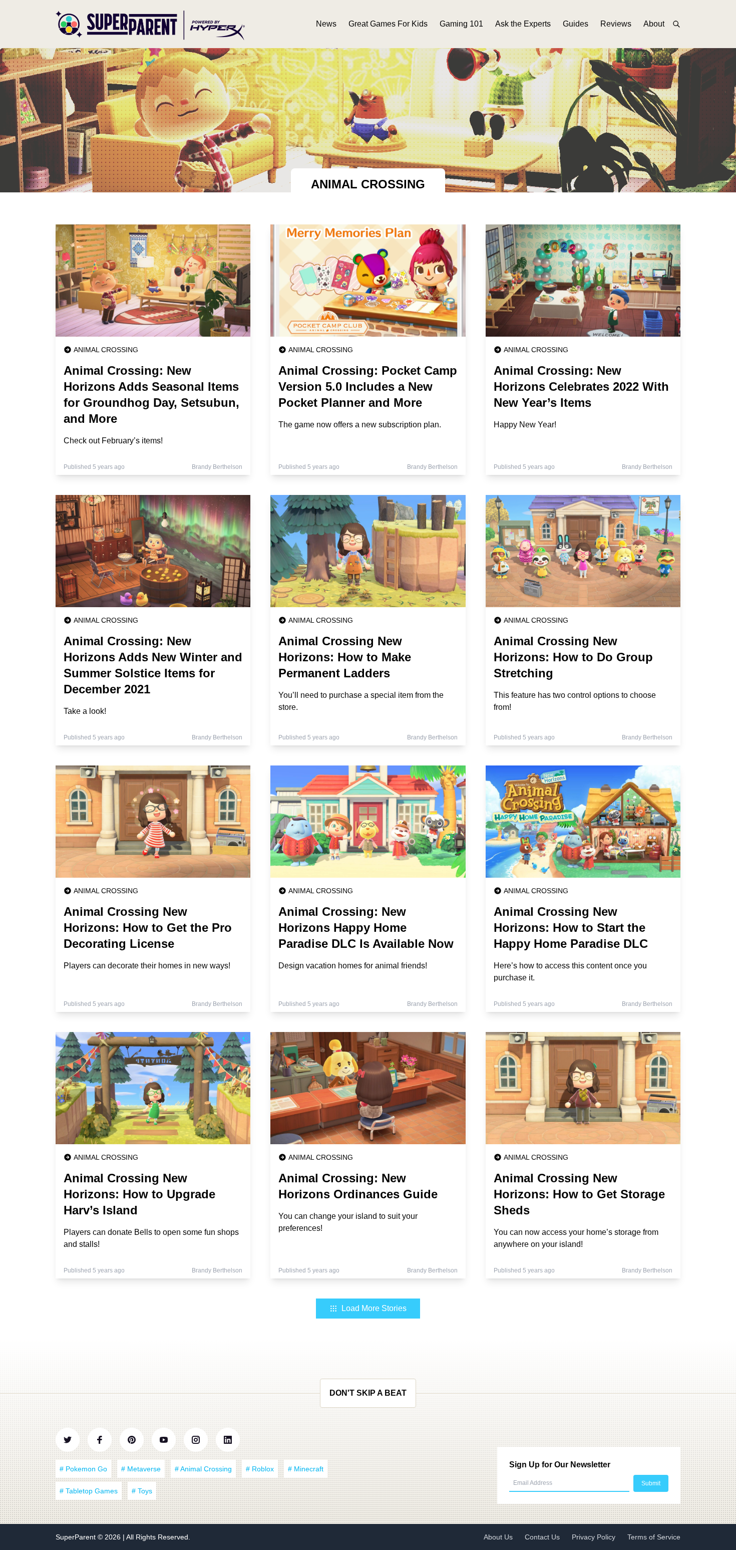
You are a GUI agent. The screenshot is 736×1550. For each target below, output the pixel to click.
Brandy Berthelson (217, 466)
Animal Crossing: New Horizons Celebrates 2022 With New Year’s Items (581, 386)
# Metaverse (141, 1469)
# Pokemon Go (83, 1469)
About (653, 24)
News (326, 24)
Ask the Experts (523, 24)
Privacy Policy (593, 1537)
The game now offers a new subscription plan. (359, 424)
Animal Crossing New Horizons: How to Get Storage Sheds (579, 1194)
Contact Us (542, 1537)
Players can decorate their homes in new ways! (147, 965)
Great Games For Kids (388, 24)
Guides (575, 24)
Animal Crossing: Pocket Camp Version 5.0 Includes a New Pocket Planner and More (367, 386)
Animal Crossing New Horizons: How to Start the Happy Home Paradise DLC (571, 927)
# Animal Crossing (203, 1469)
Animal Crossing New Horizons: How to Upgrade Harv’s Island (139, 1194)
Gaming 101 (461, 24)
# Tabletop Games (89, 1491)
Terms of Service (653, 1537)
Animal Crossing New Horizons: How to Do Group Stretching (573, 657)
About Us (498, 1537)
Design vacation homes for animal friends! (352, 965)
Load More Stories (374, 1308)
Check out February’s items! (113, 440)
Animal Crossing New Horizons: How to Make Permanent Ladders (344, 657)
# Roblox (260, 1469)
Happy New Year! (525, 424)
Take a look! (85, 711)
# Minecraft (305, 1469)
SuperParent (77, 1537)
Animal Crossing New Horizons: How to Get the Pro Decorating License (148, 927)
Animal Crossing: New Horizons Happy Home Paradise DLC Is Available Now (366, 927)
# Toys (142, 1491)
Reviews (615, 24)
